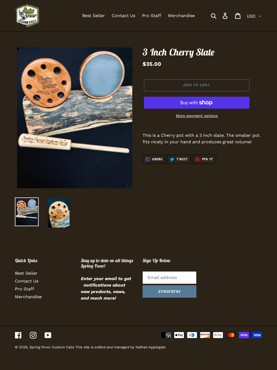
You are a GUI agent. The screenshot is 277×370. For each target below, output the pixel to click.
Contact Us (26, 281)
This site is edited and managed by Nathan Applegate (120, 347)
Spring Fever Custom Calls (52, 347)
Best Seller (26, 273)
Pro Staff (24, 288)
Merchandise (28, 296)
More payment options (197, 115)
